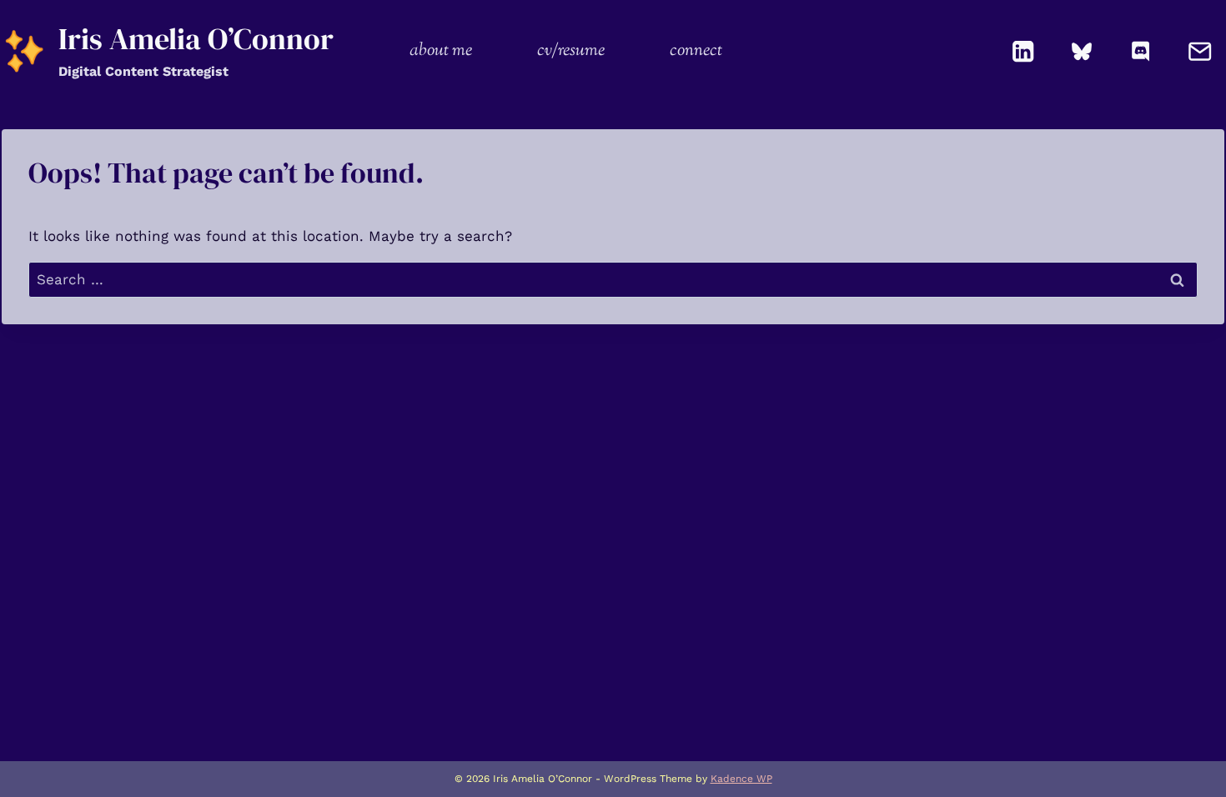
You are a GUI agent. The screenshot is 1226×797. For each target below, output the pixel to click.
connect (696, 50)
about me (441, 50)
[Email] (1199, 51)
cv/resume (571, 50)
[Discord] (1141, 51)
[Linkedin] (1023, 51)
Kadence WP (741, 778)
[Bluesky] (1082, 51)
